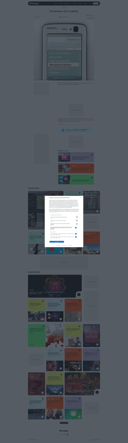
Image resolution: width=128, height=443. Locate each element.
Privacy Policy (70, 245)
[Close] (81, 198)
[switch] (76, 217)
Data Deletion (58, 245)
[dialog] (64, 221)
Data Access (64, 245)
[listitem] (64, 214)
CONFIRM (57, 241)
